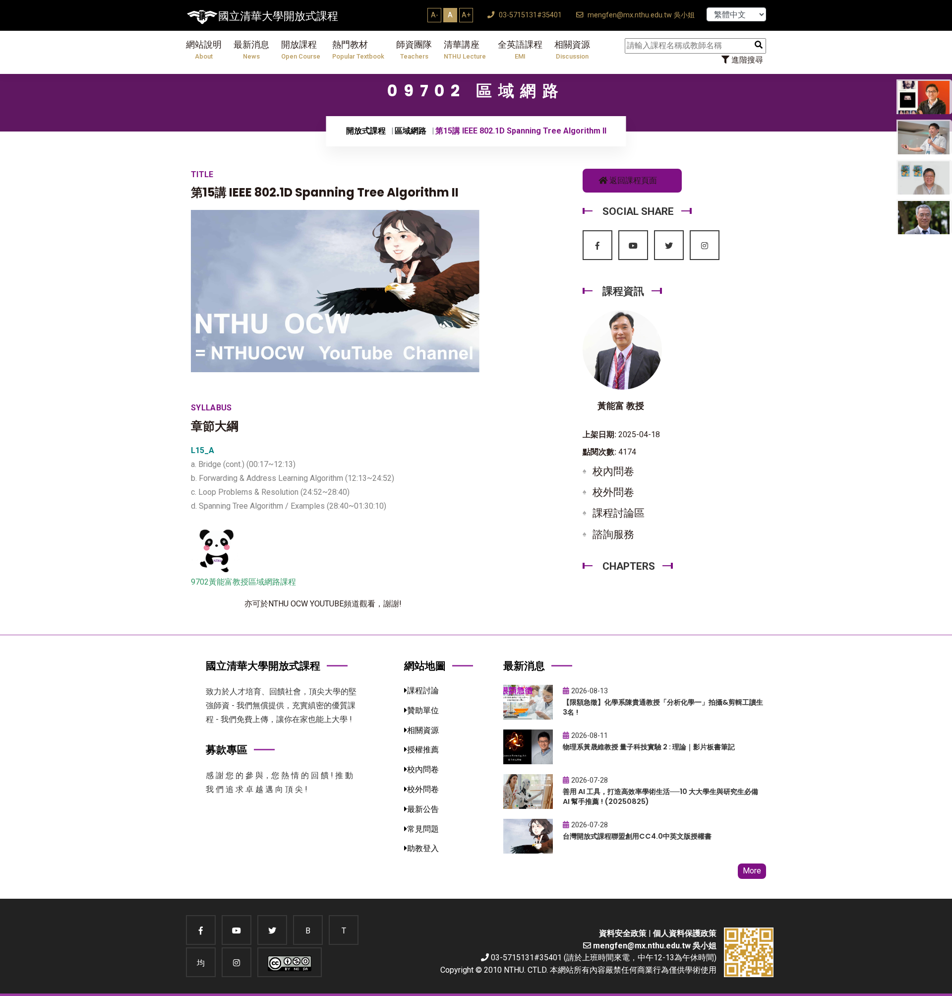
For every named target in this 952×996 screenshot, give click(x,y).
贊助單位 (423, 710)
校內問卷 (613, 471)
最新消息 (251, 50)
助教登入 (423, 848)
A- (434, 15)
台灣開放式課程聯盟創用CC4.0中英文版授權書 (637, 836)
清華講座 (465, 50)
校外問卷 (613, 492)
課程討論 (423, 690)
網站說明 (204, 50)
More (752, 870)
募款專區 (226, 749)
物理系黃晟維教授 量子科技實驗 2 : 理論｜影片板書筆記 (649, 747)
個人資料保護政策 (684, 933)
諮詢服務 (613, 534)
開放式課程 (366, 130)
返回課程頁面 (632, 180)
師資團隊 (414, 50)
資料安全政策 (623, 933)
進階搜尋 (746, 60)
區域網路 (410, 130)
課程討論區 (619, 513)
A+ (466, 15)
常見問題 (423, 829)
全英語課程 (520, 50)
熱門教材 (358, 50)
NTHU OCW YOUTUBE (306, 603)
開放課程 (300, 50)
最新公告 (423, 809)
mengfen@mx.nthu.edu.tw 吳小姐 (640, 15)
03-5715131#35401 (529, 15)
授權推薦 (423, 749)
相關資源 (572, 50)
